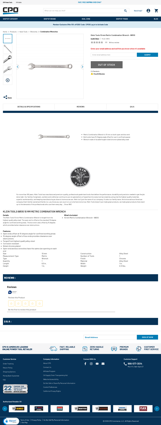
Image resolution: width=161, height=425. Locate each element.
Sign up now (147, 337)
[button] (7, 38)
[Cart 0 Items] (156, 10)
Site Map (24, 422)
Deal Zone (86, 19)
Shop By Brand (50, 19)
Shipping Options (9, 372)
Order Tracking (8, 364)
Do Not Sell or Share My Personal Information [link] (59, 383)
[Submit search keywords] (125, 10)
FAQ (4, 380)
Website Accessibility (50, 379)
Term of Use (24, 420)
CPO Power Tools (7, 2)
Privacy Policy (36, 420)
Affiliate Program (49, 371)
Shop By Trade (122, 19)
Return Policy (7, 368)
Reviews (80, 106)
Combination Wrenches (49, 32)
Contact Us (47, 367)
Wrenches (33, 32)
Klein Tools (95, 39)
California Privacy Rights (52, 391)
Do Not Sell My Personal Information (56, 420)
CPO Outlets (19, 2)
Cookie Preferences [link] (50, 387)
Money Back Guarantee (11, 376)
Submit (147, 55)
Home (5, 32)
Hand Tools (23, 32)
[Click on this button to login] (148, 11)
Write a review (114, 42)
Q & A (132, 106)
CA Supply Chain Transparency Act (55, 375)
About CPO (47, 363)
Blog (156, 19)
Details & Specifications (28, 106)
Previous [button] (16, 66)
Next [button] (156, 408)
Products (13, 32)
